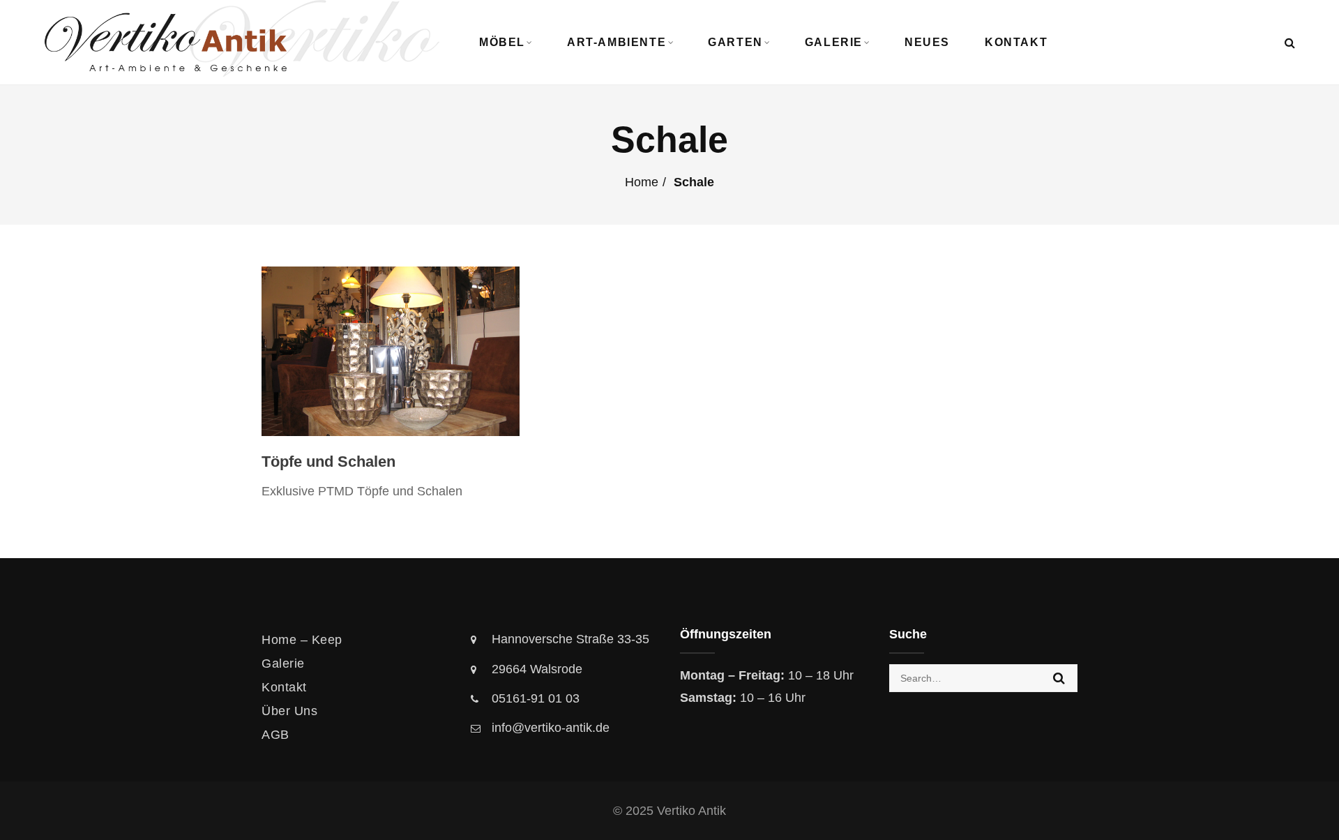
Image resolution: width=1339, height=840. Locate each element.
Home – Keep (302, 640)
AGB (275, 735)
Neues (927, 42)
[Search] (1290, 43)
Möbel (502, 42)
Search (1059, 678)
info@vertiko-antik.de (551, 728)
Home (641, 182)
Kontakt (1016, 42)
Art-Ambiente (616, 42)
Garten (735, 42)
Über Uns (289, 711)
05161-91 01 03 (536, 698)
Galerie (834, 42)
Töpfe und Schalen (328, 461)
